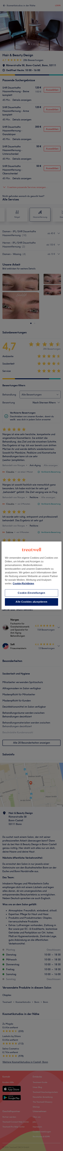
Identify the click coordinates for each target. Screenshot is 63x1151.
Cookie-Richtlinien (23, 583)
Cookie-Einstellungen (31, 593)
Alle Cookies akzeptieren (31, 602)
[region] (31, 575)
